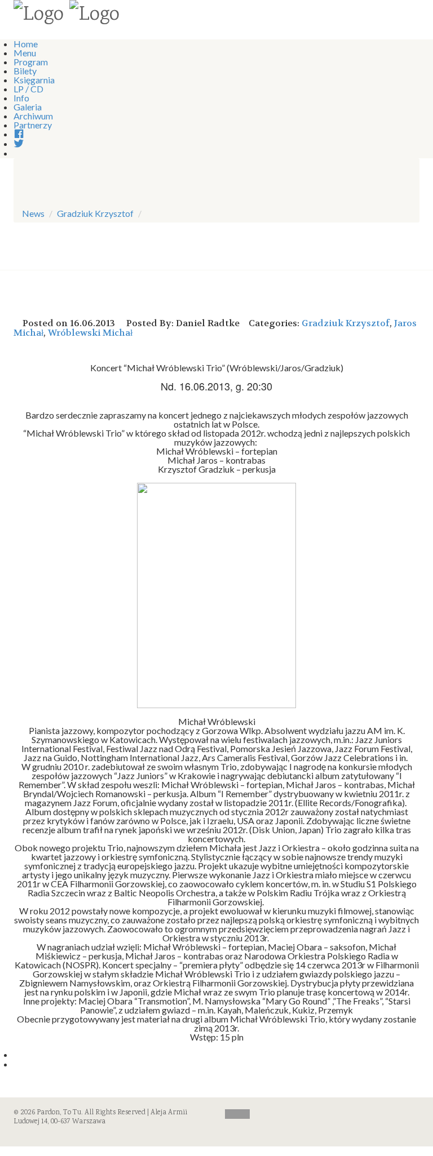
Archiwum (33, 115)
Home (26, 43)
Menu (25, 52)
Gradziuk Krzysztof (95, 213)
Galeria (28, 106)
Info (21, 97)
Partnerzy (33, 124)
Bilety (25, 70)
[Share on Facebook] (17, 1054)
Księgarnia (34, 79)
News (33, 213)
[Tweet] (17, 1064)
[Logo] (39, 15)
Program (31, 61)
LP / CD (28, 88)
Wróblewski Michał (90, 333)
